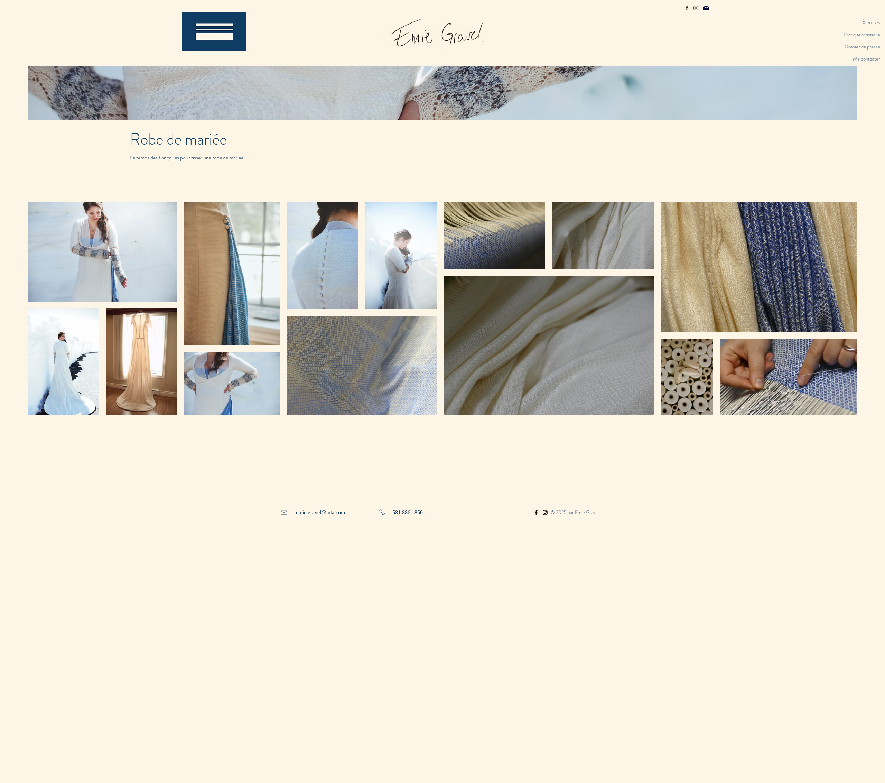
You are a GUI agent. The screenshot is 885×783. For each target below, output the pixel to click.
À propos (871, 22)
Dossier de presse (862, 46)
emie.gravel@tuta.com (320, 512)
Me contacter (866, 59)
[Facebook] (687, 8)
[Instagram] (696, 8)
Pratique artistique (862, 34)
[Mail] (706, 8)
